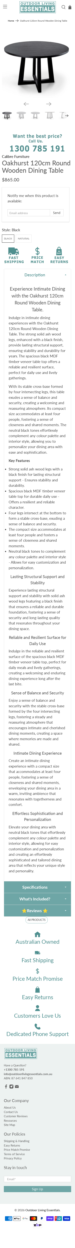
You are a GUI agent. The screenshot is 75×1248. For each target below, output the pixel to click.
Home (11, 21)
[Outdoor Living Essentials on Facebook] (6, 1087)
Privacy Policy (13, 1158)
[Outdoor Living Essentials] (37, 7)
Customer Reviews (16, 1116)
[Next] (49, 104)
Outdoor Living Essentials (42, 1210)
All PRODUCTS (37, 919)
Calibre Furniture (15, 156)
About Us (10, 1107)
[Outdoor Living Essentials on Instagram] (11, 1087)
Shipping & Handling (16, 1141)
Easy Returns (12, 1145)
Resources (10, 1120)
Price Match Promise (17, 1149)
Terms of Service (14, 1154)
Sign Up (37, 1189)
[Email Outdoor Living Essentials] (17, 1087)
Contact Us (11, 1112)
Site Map (9, 1124)
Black (8, 238)
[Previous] (26, 104)
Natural (23, 238)
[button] (37, 275)
